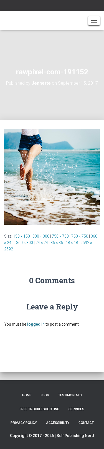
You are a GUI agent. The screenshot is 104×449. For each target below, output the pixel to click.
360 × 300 (24, 242)
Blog (45, 395)
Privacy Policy (24, 423)
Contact (86, 423)
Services (76, 409)
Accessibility (57, 423)
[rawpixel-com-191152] (52, 176)
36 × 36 (56, 242)
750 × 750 (60, 236)
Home (27, 395)
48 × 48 (71, 242)
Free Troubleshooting (39, 409)
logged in (36, 324)
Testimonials (70, 395)
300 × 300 (40, 236)
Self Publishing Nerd (75, 435)
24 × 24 (41, 242)
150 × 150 (21, 236)
